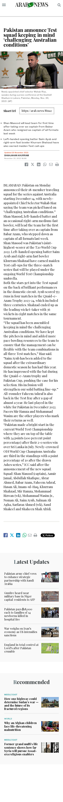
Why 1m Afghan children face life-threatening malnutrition (20, 726)
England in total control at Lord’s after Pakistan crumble (21, 648)
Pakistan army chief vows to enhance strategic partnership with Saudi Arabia (20, 579)
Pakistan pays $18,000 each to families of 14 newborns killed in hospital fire (18, 614)
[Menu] (4, 5)
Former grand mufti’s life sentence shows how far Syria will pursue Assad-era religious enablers (21, 749)
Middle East (10, 694)
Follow (49, 535)
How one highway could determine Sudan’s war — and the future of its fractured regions (21, 704)
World (8, 718)
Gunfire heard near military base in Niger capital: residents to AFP (19, 596)
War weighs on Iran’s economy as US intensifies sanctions (20, 632)
